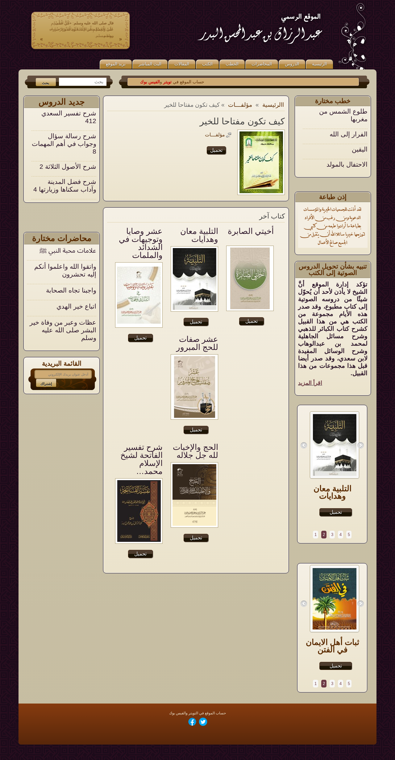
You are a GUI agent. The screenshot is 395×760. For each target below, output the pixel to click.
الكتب (207, 63)
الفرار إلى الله (349, 111)
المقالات (181, 63)
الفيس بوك (164, 81)
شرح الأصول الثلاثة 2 (68, 143)
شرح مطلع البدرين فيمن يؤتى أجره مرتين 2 (66, 189)
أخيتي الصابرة (251, 231)
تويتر (181, 81)
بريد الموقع (116, 63)
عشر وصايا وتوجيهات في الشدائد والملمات (141, 243)
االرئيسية (273, 105)
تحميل (216, 150)
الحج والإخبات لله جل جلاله (195, 451)
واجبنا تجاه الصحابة (71, 290)
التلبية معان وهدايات (199, 235)
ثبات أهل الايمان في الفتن (332, 646)
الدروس (292, 63)
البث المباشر (150, 63)
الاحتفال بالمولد (347, 141)
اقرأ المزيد (310, 383)
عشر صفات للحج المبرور (197, 343)
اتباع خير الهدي (76, 306)
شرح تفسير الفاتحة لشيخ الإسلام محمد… (141, 459)
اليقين (360, 126)
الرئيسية (319, 63)
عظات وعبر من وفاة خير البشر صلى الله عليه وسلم (63, 330)
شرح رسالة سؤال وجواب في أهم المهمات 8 (64, 121)
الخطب (232, 63)
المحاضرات (262, 63)
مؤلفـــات (240, 105)
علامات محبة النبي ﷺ (68, 250)
